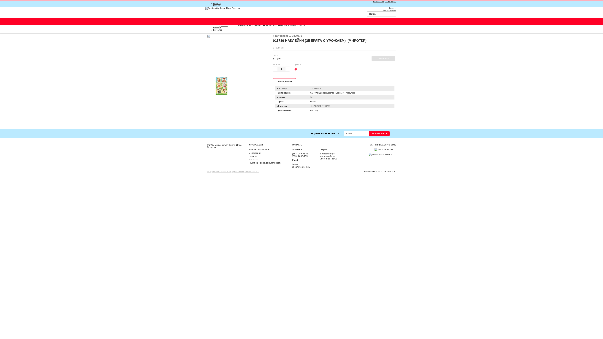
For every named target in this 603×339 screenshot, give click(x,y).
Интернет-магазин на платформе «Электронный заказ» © (233, 171)
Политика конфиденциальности (265, 162)
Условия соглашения (259, 149)
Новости (217, 28)
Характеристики (284, 81)
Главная (217, 4)
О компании (255, 153)
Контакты (217, 30)
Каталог (216, 6)
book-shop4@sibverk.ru (301, 165)
